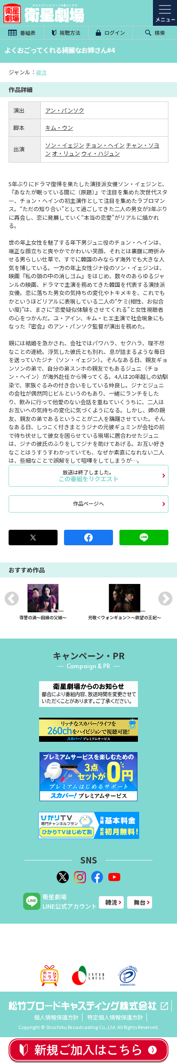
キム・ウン (59, 127)
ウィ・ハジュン (100, 153)
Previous (11, 598)
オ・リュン (66, 153)
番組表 (27, 32)
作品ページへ (88, 503)
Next (165, 598)
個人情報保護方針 (56, 1017)
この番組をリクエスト (88, 475)
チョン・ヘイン (105, 145)
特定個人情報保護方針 (115, 1017)
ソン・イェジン (64, 145)
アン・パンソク (64, 110)
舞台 (140, 902)
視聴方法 (69, 32)
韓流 (41, 72)
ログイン (114, 32)
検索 (159, 32)
